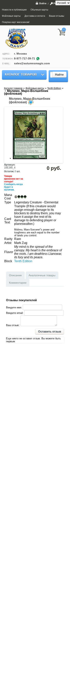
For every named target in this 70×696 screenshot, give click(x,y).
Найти (59, 74)
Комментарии (17, 282)
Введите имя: (14, 307)
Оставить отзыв (49, 331)
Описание (15, 275)
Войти (42, 3)
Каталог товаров (21, 74)
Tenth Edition (23, 261)
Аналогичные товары (42, 275)
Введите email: (15, 312)
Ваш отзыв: (12, 325)
